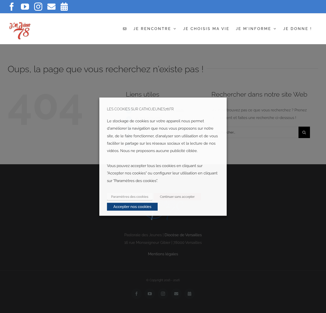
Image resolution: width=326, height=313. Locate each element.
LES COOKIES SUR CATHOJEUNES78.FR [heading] (140, 109)
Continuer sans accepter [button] (177, 196)
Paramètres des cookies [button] (129, 196)
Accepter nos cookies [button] (132, 206)
